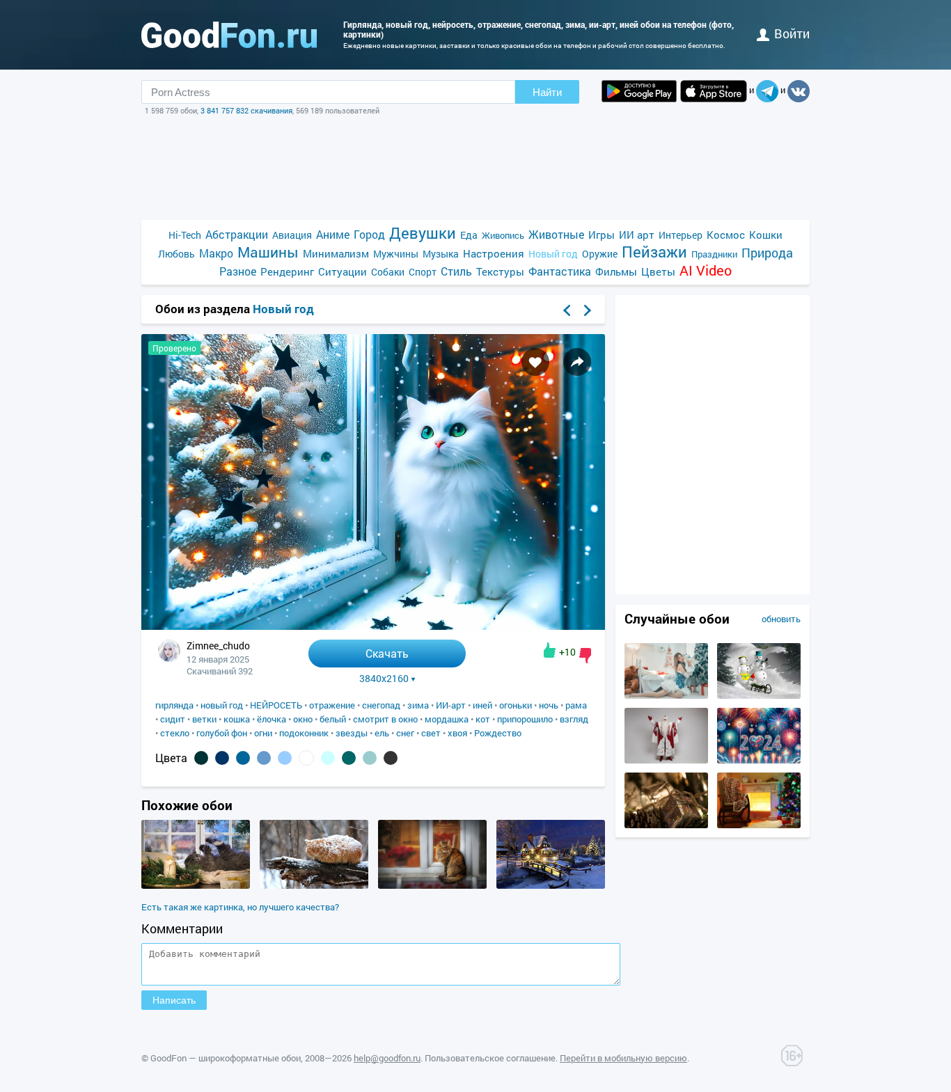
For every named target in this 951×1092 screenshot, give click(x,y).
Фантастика (559, 271)
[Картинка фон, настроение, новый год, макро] (666, 824)
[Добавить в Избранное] (535, 362)
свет (431, 733)
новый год (222, 705)
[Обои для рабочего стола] (229, 35)
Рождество (497, 733)
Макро (216, 253)
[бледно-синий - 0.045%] (328, 758)
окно (303, 719)
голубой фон (221, 733)
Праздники (714, 254)
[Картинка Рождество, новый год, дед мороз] (666, 760)
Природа (767, 253)
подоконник (304, 733)
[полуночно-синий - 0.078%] (222, 758)
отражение (332, 705)
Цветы (658, 271)
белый (333, 719)
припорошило (525, 719)
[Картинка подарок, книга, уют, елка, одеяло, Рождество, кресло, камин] (759, 824)
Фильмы (616, 271)
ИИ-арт (451, 705)
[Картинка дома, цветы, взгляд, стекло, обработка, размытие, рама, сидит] (432, 885)
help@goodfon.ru (387, 1058)
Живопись (503, 235)
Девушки (422, 233)
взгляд (574, 719)
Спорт (423, 271)
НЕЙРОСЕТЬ (276, 705)
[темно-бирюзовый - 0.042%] (349, 758)
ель (382, 733)
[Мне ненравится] (585, 655)
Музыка (441, 253)
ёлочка (271, 719)
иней (482, 705)
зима (418, 705)
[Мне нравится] (550, 650)
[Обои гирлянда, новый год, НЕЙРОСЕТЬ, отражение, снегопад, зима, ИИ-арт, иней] (373, 626)
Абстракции (236, 234)
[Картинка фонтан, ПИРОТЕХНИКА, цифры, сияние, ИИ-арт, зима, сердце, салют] (759, 760)
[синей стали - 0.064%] (264, 758)
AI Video (705, 270)
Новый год (553, 253)
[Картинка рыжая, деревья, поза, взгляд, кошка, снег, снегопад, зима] (314, 885)
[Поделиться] (577, 362)
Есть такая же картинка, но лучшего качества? (240, 907)
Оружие (600, 253)
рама (576, 705)
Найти (547, 92)
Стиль (456, 271)
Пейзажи (654, 252)
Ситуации (342, 271)
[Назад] (566, 310)
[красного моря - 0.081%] (201, 758)
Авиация (292, 235)
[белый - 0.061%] (306, 758)
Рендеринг (287, 271)
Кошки (766, 235)
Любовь (176, 253)
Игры (601, 235)
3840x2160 (384, 678)
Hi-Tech (184, 235)
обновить (781, 619)
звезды (352, 733)
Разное (237, 271)
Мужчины (395, 253)
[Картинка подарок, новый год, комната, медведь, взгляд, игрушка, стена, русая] (666, 695)
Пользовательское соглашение (490, 1058)
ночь (548, 705)
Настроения (493, 253)
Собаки (387, 271)
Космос (726, 235)
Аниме (332, 234)
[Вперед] (587, 310)
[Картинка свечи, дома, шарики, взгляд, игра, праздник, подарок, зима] (195, 885)
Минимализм (336, 253)
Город (369, 234)
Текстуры (500, 271)
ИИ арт (636, 235)
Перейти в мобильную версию (623, 1058)
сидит (172, 719)
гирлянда (174, 705)
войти (792, 33)
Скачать (387, 653)
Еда (469, 235)
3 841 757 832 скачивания (246, 110)
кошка (236, 719)
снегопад (381, 705)
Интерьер (680, 235)
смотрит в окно (385, 719)
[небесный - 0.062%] (285, 758)
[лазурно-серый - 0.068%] (243, 758)
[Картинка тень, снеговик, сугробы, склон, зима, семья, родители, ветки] (759, 695)
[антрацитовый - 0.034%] (391, 758)
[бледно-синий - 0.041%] (370, 758)
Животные (556, 234)
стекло (174, 733)
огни (263, 733)
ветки (204, 719)
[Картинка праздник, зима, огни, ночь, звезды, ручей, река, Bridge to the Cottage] (550, 885)
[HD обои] (639, 91)
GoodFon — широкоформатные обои (225, 1058)
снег (405, 733)
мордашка (447, 719)
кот (482, 719)
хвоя (457, 733)
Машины (268, 252)
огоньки (515, 705)
